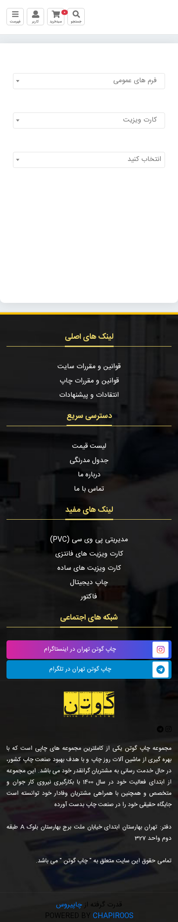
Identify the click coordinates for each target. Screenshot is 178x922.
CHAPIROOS (113, 916)
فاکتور (89, 597)
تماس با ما (89, 489)
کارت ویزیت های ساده (89, 568)
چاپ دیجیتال (89, 582)
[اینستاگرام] (168, 730)
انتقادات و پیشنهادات (89, 395)
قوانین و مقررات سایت (89, 367)
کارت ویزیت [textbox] (142, 120)
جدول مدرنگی (89, 460)
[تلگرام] (160, 730)
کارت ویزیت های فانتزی (89, 554)
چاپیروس (69, 905)
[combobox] (89, 81)
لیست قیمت (89, 446)
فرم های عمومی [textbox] (137, 81)
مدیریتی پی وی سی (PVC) (89, 540)
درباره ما (89, 475)
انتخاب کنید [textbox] (144, 159)
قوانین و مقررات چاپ (89, 381)
